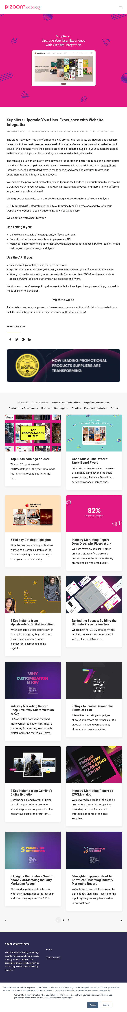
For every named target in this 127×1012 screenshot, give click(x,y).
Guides (63, 131)
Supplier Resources (46, 131)
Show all (22, 402)
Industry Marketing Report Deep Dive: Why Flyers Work (91, 541)
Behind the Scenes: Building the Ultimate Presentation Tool (94, 622)
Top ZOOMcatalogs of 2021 (30, 459)
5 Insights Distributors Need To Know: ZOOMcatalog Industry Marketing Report (32, 880)
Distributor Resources (23, 408)
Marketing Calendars (66, 402)
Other (114, 408)
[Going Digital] (63, 365)
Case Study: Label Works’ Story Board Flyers (90, 460)
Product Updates (78, 131)
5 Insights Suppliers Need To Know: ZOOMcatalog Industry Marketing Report (92, 880)
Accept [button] (93, 1004)
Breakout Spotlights (54, 408)
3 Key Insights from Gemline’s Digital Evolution (31, 792)
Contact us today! (75, 312)
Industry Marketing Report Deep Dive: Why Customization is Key (32, 709)
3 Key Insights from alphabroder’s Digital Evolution (32, 622)
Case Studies (40, 402)
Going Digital (53, 958)
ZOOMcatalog (104, 131)
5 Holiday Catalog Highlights (31, 540)
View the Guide (63, 300)
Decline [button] (106, 1004)
